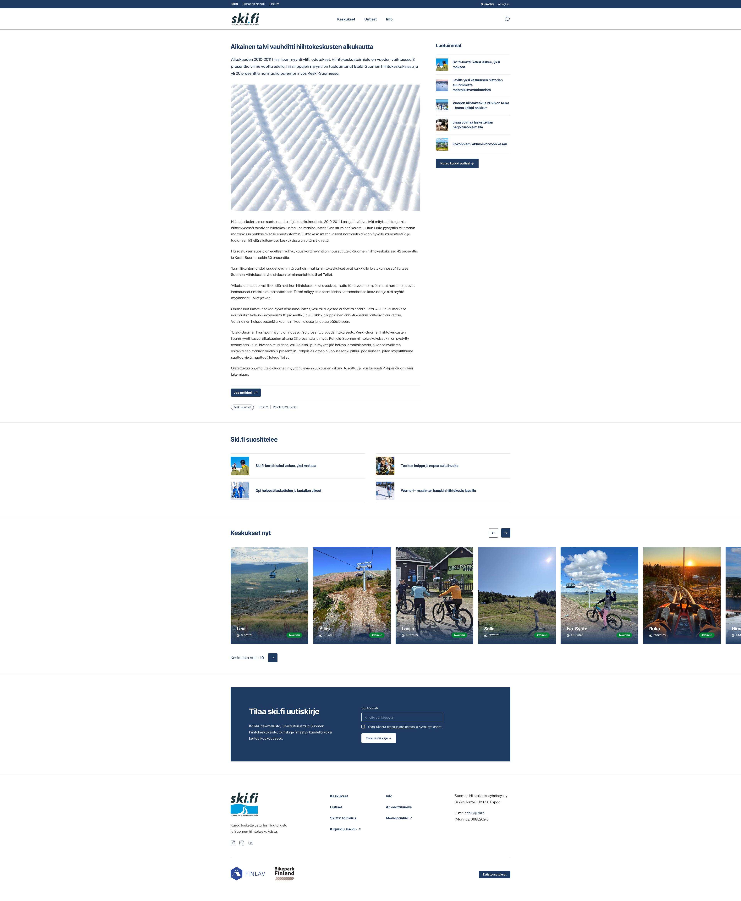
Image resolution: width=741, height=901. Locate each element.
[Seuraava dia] (505, 533)
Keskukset (346, 19)
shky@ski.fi (475, 812)
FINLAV (274, 4)
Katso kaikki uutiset (455, 163)
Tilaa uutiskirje (377, 738)
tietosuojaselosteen (401, 727)
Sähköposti (369, 708)
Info (389, 19)
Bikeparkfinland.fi (254, 4)
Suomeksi (487, 4)
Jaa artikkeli (243, 392)
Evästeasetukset (495, 874)
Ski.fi (235, 4)
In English (503, 4)
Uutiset (371, 19)
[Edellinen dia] (493, 533)
